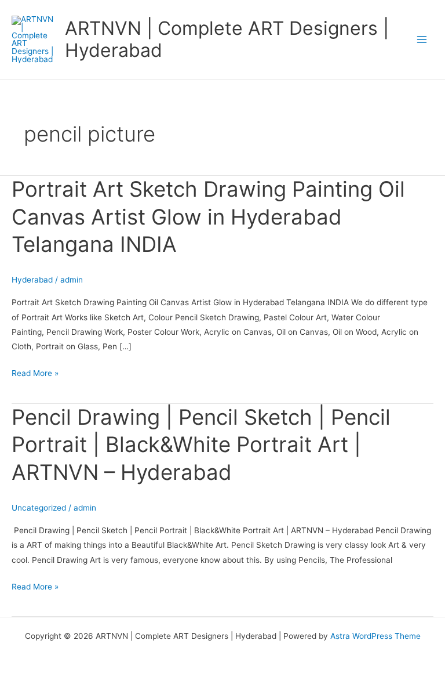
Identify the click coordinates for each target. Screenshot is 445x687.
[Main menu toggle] (422, 40)
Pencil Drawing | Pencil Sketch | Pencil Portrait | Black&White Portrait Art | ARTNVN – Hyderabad (201, 444)
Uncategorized (39, 507)
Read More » (35, 372)
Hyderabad (32, 279)
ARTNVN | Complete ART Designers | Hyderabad (227, 39)
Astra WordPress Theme (375, 636)
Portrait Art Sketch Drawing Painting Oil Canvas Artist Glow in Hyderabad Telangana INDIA (208, 216)
